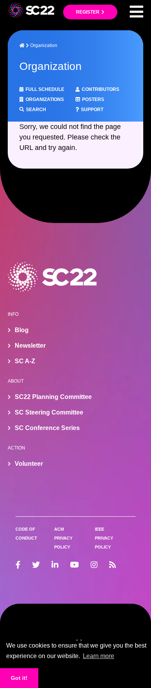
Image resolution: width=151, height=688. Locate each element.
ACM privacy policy (63, 538)
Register (88, 12)
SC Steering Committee (49, 412)
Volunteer (29, 463)
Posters (93, 99)
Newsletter (30, 345)
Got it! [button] (19, 678)
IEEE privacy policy (104, 538)
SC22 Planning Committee (53, 397)
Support (92, 109)
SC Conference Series (47, 428)
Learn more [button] (98, 656)
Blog (22, 330)
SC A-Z (25, 361)
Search (36, 109)
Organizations (45, 99)
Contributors (100, 89)
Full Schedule (45, 89)
